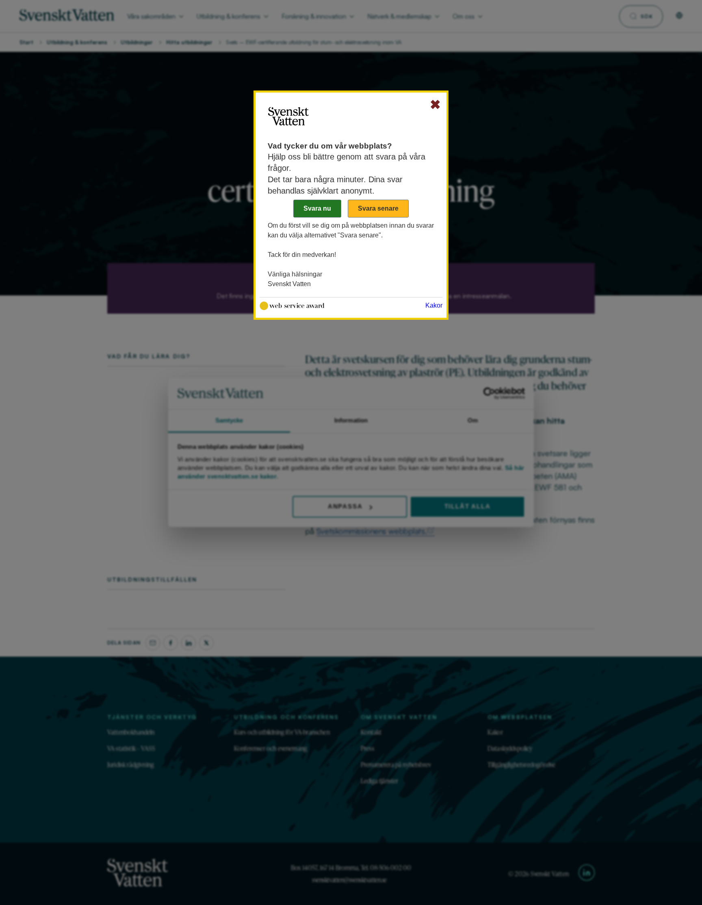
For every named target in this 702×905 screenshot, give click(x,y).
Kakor (433, 305)
